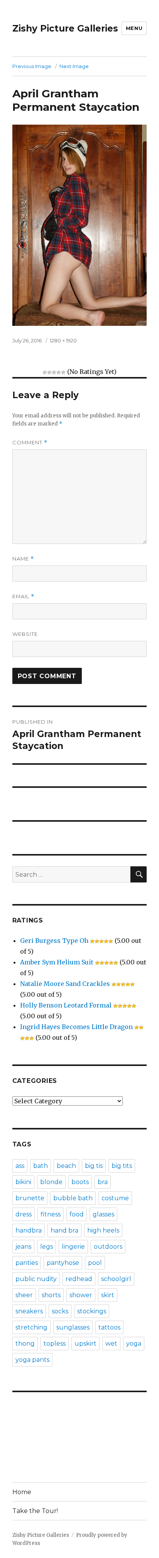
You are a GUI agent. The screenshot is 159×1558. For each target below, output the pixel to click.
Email (23, 596)
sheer (24, 1295)
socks (60, 1311)
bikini (23, 1182)
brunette (29, 1198)
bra (103, 1182)
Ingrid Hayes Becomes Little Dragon (76, 1027)
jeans (23, 1246)
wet (111, 1343)
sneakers (29, 1311)
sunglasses (73, 1327)
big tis (94, 1165)
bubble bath (73, 1198)
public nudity (36, 1279)
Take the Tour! (35, 1511)
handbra (28, 1230)
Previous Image (31, 66)
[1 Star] (44, 372)
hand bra (64, 1230)
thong (25, 1343)
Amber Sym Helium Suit (56, 962)
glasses (103, 1214)
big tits (122, 1165)
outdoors (108, 1246)
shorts (51, 1295)
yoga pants (32, 1359)
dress (23, 1214)
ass (19, 1165)
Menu (134, 28)
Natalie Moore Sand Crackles (65, 984)
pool (95, 1262)
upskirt (85, 1343)
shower (80, 1295)
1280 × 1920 (63, 340)
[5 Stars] (63, 372)
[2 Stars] (49, 372)
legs (46, 1246)
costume (115, 1198)
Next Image (74, 66)
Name (23, 558)
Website (25, 634)
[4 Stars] (58, 372)
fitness (51, 1214)
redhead (79, 1279)
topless (55, 1343)
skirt (107, 1295)
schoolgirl (116, 1279)
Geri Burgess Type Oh (54, 940)
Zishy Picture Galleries (65, 28)
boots (80, 1182)
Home (21, 1492)
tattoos (109, 1327)
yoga (133, 1343)
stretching (31, 1327)
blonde (51, 1182)
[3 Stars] (54, 372)
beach (66, 1165)
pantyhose (63, 1262)
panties (26, 1262)
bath (40, 1165)
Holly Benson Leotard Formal (66, 1005)
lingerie (73, 1246)
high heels (103, 1230)
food (76, 1214)
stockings (91, 1311)
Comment (29, 442)
